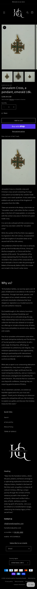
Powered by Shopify (21, 578)
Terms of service (19, 581)
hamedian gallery (10, 578)
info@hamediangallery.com (13, 523)
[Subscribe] (29, 548)
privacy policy (8, 422)
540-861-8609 (18, 532)
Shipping (11, 99)
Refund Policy (8, 427)
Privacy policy (9, 581)
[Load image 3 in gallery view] (30, 77)
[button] (4, 12)
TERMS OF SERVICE (10, 431)
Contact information (19, 584)
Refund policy (31, 578)
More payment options (18, 131)
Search (6, 417)
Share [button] (5, 113)
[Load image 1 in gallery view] (7, 77)
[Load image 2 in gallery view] (18, 77)
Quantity (4, 103)
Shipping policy (29, 581)
